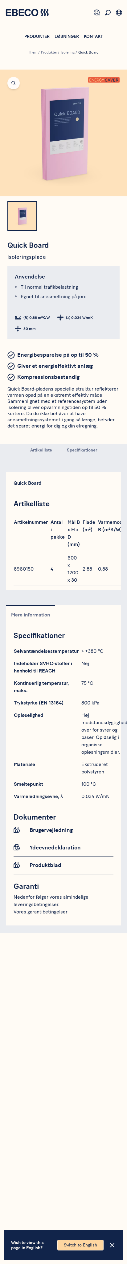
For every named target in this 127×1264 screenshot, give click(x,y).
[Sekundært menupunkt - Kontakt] (97, 13)
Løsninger (67, 36)
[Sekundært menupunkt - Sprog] (119, 13)
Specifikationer (82, 450)
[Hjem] (27, 13)
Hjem (33, 52)
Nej (85, 663)
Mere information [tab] (30, 615)
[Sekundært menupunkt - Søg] (108, 13)
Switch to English (80, 1245)
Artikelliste (41, 450)
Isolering (68, 52)
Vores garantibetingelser (41, 912)
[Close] (112, 1245)
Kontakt (93, 36)
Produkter (37, 36)
